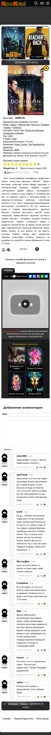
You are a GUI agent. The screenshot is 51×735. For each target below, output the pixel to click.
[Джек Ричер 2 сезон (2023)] (37, 43)
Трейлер (8, 270)
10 (38, 164)
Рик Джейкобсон (36, 144)
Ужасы (13, 124)
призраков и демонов (13, 133)
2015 (10, 136)
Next (45, 43)
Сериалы (16, 127)
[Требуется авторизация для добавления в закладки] (46, 68)
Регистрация (42, 718)
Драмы (7, 127)
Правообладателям (23, 718)
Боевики (45, 124)
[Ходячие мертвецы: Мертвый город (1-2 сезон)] (13, 43)
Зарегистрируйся (11, 331)
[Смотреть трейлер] (25, 304)
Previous (6, 43)
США (14, 139)
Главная (6, 718)
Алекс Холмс (20, 144)
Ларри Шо (8, 147)
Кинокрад (13, 704)
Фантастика (24, 124)
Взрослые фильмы (34, 130)
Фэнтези (35, 124)
